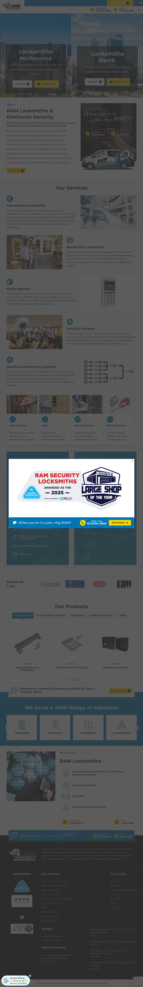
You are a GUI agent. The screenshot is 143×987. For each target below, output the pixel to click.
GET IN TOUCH (120, 522)
